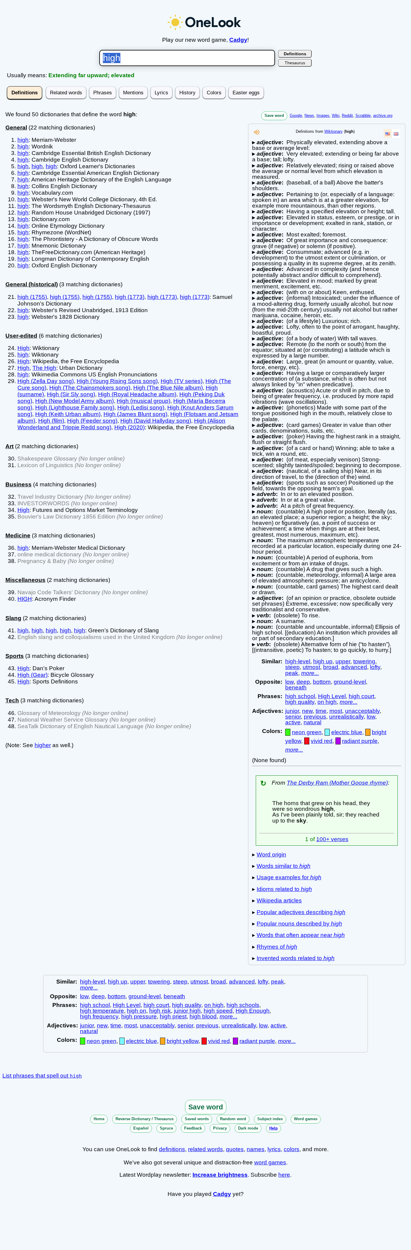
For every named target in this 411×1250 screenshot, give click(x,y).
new (307, 711)
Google (296, 115)
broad (330, 667)
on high (327, 702)
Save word (274, 115)
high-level (297, 661)
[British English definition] (396, 133)
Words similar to (284, 866)
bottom (322, 682)
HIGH (24, 599)
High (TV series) (181, 381)
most (335, 711)
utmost (311, 667)
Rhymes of (277, 947)
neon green (307, 732)
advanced (354, 667)
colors (291, 1149)
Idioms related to (284, 889)
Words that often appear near (301, 935)
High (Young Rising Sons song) (117, 381)
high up (322, 661)
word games (270, 1162)
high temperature (102, 1011)
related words (205, 1149)
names (255, 1149)
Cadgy (238, 40)
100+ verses (332, 839)
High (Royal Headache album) (137, 394)
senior (293, 716)
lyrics (274, 1149)
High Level (332, 696)
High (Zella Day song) (45, 381)
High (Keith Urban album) (67, 414)
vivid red (321, 741)
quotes (235, 1149)
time (321, 711)
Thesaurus (295, 62)
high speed (218, 1011)
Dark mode (248, 1128)
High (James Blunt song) (135, 414)
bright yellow (183, 1041)
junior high (187, 1011)
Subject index (270, 1119)
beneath (296, 687)
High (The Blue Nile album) (168, 388)
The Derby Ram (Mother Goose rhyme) (337, 783)
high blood (203, 1016)
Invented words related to (296, 958)
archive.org (382, 115)
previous (315, 716)
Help (273, 1128)
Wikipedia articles (279, 900)
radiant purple (360, 741)
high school (300, 696)
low (289, 682)
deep (303, 682)
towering (364, 661)
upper (342, 661)
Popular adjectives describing (301, 912)
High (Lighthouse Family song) (74, 407)
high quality (299, 702)
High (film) (51, 421)
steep (292, 667)
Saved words (197, 1119)
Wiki (335, 115)
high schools (243, 1005)
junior (292, 711)
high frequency (99, 1016)
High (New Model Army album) (74, 401)
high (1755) (32, 297)
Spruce (166, 1128)
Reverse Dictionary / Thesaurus (145, 1119)
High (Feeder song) (92, 421)
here (284, 1175)
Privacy (220, 1128)
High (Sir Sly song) (71, 394)
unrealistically (346, 716)
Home (99, 1119)
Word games (305, 1119)
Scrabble (363, 115)
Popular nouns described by (299, 923)
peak (291, 673)
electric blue (346, 732)
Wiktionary (333, 131)
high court (361, 696)
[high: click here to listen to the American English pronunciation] (256, 134)
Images (323, 115)
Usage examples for (289, 877)
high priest (173, 1016)
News (309, 115)
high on (136, 1011)
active (293, 722)
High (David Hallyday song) (155, 421)
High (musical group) (143, 401)
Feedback (193, 1128)
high (23, 140)
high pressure (139, 1016)
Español (141, 1128)
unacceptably (362, 711)
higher (43, 745)
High (23, 348)
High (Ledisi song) (140, 407)
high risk (160, 1011)
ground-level (350, 682)
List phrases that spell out (42, 1075)
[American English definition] (387, 133)
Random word (233, 1119)
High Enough (253, 1011)
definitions (172, 1149)
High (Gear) (32, 675)
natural (312, 722)
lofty (375, 667)
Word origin (271, 854)
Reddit (347, 115)
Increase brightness (220, 1175)
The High (44, 368)
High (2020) (129, 427)
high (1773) (129, 297)
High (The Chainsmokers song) (89, 388)
